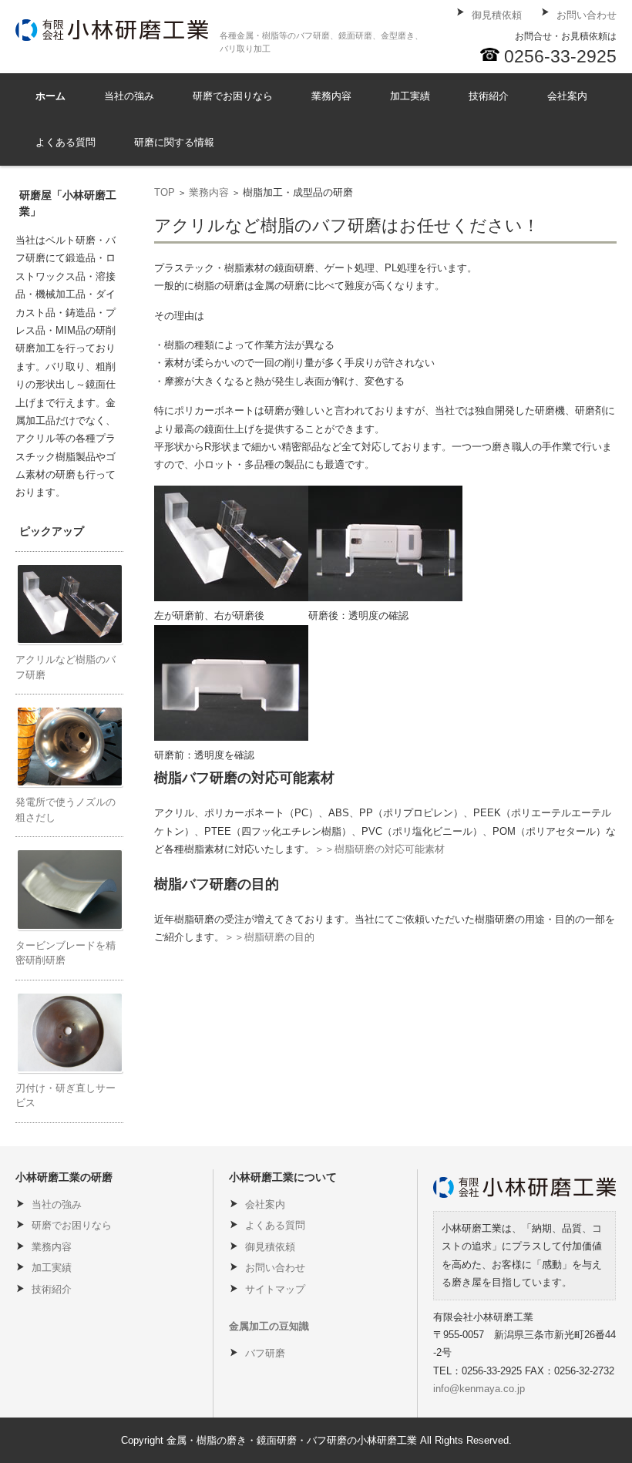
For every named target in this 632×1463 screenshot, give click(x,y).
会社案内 (567, 96)
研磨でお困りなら (233, 96)
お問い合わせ (275, 1267)
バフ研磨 (265, 1353)
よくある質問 (65, 142)
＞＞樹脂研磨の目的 (269, 937)
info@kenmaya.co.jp (479, 1388)
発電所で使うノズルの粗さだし (521, 147)
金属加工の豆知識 (269, 1326)
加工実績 (410, 96)
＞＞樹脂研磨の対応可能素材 (379, 849)
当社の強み (129, 96)
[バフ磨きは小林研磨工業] (111, 30)
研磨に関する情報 (174, 142)
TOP (164, 192)
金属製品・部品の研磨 (349, 138)
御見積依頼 (270, 1247)
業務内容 (331, 96)
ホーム (50, 96)
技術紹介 (489, 96)
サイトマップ (275, 1289)
